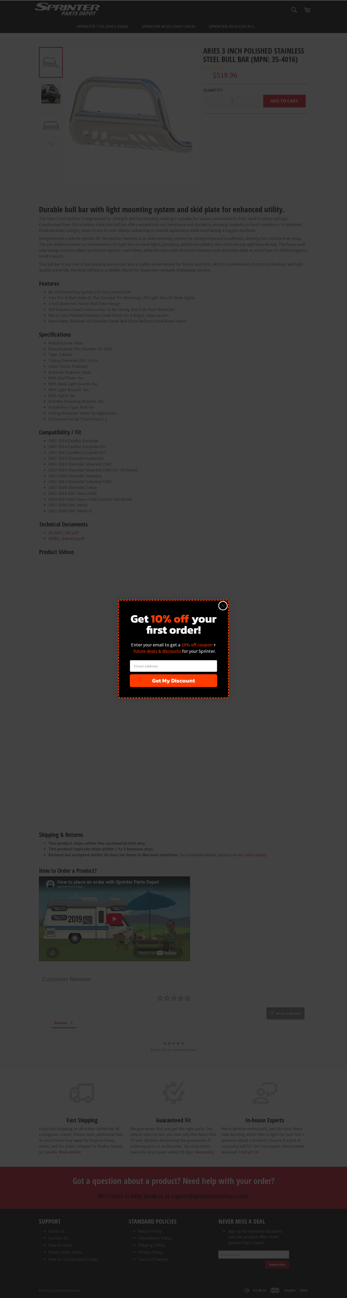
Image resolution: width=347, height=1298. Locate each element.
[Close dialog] (223, 606)
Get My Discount (173, 680)
